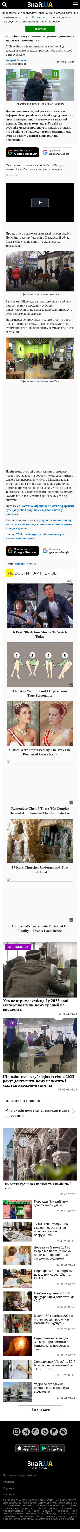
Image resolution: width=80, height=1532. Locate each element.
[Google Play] (52, 1448)
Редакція (8, 1488)
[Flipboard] (54, 1432)
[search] (4, 4)
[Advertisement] (40, 426)
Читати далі (40, 1409)
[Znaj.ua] (40, 4)
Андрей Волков (16, 60)
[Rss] (17, 1432)
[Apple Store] (27, 1448)
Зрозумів (40, 28)
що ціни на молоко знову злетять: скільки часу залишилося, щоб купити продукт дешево (39, 524)
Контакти (8, 1494)
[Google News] (45, 1432)
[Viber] (35, 1432)
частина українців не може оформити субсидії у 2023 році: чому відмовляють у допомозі (40, 510)
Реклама (8, 1481)
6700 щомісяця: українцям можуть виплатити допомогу (35, 536)
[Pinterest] (63, 1432)
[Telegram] (26, 1432)
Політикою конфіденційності (52, 17)
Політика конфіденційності (20, 1475)
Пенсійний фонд (25, 564)
